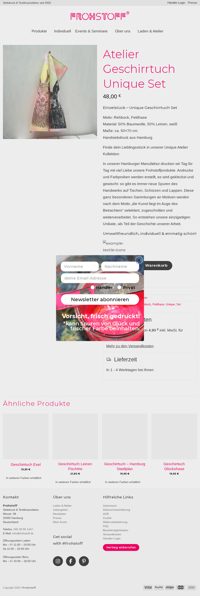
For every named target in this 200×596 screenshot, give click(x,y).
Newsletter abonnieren (100, 299)
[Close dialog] (139, 260)
